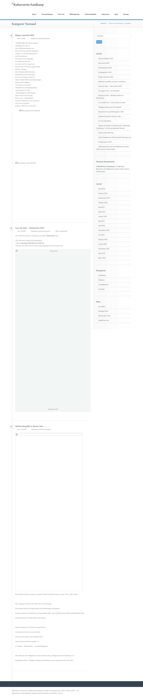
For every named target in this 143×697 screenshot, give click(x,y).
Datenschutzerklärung (105, 133)
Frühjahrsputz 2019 (104, 142)
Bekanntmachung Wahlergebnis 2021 (111, 112)
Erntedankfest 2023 (105, 68)
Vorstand (101, 289)
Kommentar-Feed (104, 316)
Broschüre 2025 (103, 63)
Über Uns (61, 14)
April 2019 (101, 253)
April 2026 (101, 189)
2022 (57, 231)
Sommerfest (63, 231)
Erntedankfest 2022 (105, 72)
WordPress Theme (56, 693)
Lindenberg (102, 275)
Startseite (103, 23)
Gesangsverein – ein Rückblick (109, 91)
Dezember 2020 (103, 230)
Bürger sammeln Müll (24, 35)
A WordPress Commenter (105, 166)
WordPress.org (103, 320)
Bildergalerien (74, 14)
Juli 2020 (101, 235)
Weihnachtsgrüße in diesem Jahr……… (32, 426)
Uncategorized (103, 284)
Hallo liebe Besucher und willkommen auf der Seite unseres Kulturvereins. (112, 169)
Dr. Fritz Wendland (104, 121)
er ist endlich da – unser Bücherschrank (111, 102)
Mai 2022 (101, 207)
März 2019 (102, 258)
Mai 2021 (101, 221)
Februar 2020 (102, 239)
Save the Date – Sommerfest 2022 (29, 228)
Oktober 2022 (103, 202)
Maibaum (101, 280)
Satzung (126, 14)
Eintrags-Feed (103, 311)
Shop (116, 14)
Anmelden (101, 306)
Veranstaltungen (47, 14)
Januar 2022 (102, 216)
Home (34, 14)
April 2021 (101, 226)
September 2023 (104, 198)
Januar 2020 (102, 244)
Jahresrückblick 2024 (105, 58)
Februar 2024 (102, 193)
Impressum (105, 14)
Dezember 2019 (103, 249)
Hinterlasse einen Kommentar (40, 38)
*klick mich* (70, 690)
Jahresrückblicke (90, 14)
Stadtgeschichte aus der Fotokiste (110, 107)
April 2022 (101, 212)
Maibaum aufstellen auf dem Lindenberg (112, 81)
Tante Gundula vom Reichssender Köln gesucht (114, 137)
